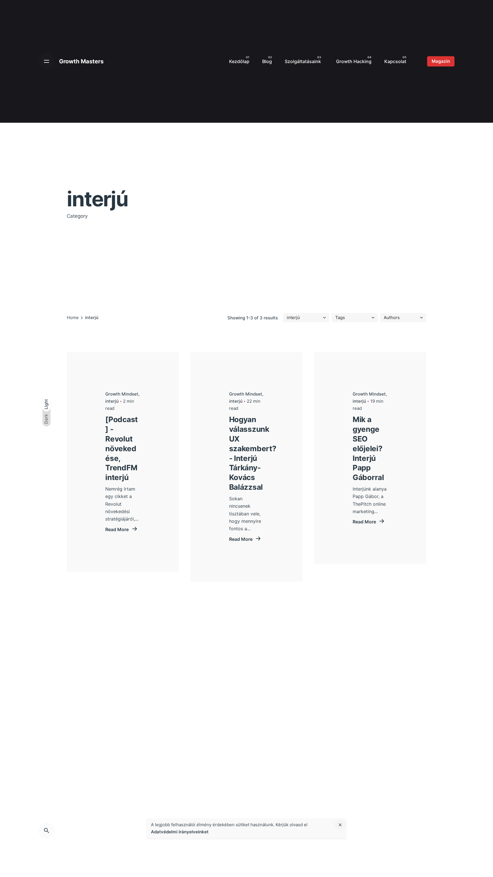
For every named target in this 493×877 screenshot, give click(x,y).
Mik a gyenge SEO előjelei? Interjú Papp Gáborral (368, 448)
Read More (117, 529)
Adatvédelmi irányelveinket (180, 831)
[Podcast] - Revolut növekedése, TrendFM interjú (121, 448)
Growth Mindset (121, 394)
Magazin (441, 61)
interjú (112, 401)
